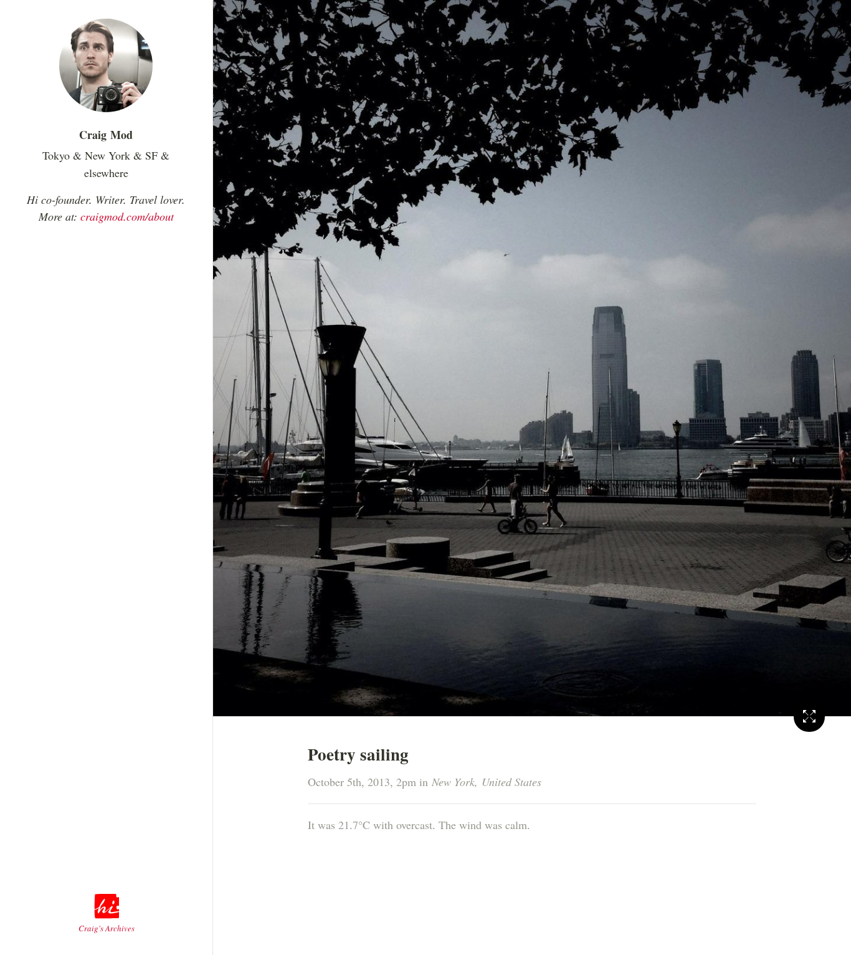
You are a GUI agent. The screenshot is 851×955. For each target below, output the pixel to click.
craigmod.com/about (127, 216)
